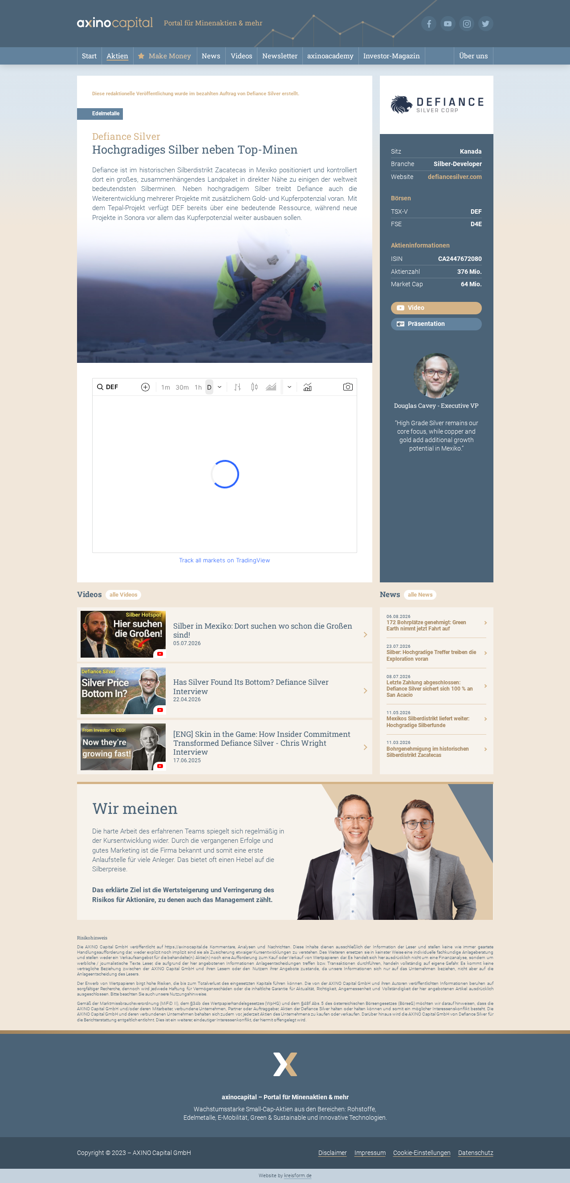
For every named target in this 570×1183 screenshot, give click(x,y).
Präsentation (426, 323)
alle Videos (124, 594)
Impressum (370, 1152)
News (211, 55)
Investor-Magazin (391, 55)
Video (416, 307)
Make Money (170, 55)
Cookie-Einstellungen (422, 1152)
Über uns (473, 55)
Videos (241, 55)
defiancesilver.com (455, 176)
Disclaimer (332, 1152)
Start (89, 55)
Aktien (117, 55)
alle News (420, 594)
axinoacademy (330, 55)
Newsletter (279, 55)
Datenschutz (475, 1152)
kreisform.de (298, 1176)
